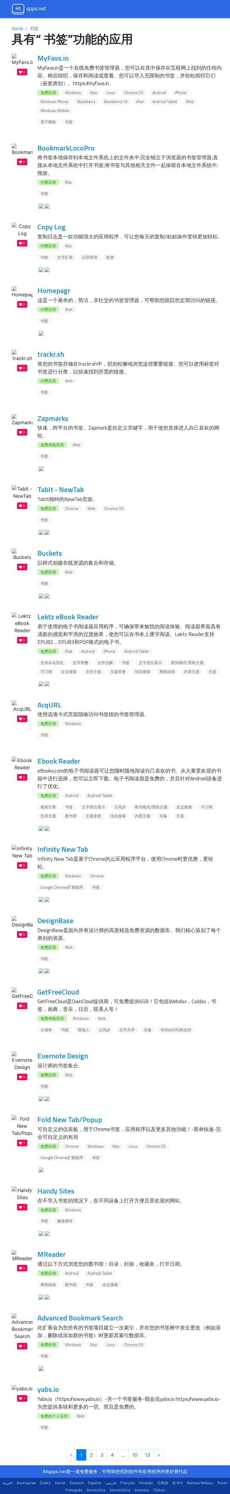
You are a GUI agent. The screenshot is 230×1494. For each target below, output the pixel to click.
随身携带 (65, 1221)
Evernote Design (62, 1055)
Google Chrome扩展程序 (61, 887)
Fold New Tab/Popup (69, 1119)
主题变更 (118, 672)
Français (127, 1483)
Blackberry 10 (115, 102)
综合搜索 (142, 672)
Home (17, 28)
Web (190, 102)
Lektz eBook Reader (68, 616)
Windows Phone (54, 102)
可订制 (46, 672)
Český (45, 1483)
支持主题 (93, 672)
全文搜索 (69, 672)
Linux (110, 93)
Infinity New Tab (62, 849)
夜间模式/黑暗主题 (187, 663)
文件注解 (105, 663)
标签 (110, 257)
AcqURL (49, 704)
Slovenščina (120, 1490)
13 (147, 1455)
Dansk (60, 1483)
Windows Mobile (54, 111)
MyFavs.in (53, 58)
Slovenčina (96, 1490)
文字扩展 (65, 257)
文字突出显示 (150, 663)
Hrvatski (146, 1483)
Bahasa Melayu (200, 1483)
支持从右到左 (52, 663)
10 (134, 1455)
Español (94, 1483)
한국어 (177, 1483)
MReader (51, 1254)
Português (73, 1490)
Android (159, 93)
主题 (212, 672)
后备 (163, 816)
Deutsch (77, 1483)
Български (26, 1483)
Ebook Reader (58, 761)
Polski (222, 1483)
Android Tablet (164, 102)
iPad (139, 102)
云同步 (120, 807)
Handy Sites (55, 1190)
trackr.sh (50, 354)
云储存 (46, 1030)
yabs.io (48, 1389)
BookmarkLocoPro (66, 147)
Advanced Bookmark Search (80, 1317)
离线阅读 (167, 672)
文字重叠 (80, 663)
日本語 (162, 1483)
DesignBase (55, 920)
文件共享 (127, 1030)
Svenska (141, 1490)
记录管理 (89, 257)
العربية (8, 1483)
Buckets (49, 553)
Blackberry (86, 102)
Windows (73, 93)
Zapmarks (52, 418)
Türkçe (159, 1490)
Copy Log (51, 226)
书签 (69, 122)
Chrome (71, 508)
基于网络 (48, 122)
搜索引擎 (48, 807)
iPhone (181, 93)
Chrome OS (133, 93)
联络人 (84, 1030)
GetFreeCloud (58, 991)
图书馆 (71, 816)
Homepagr (53, 290)
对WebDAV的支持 (176, 1030)
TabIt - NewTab (60, 489)
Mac (93, 93)
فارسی (110, 1483)
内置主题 (191, 672)
